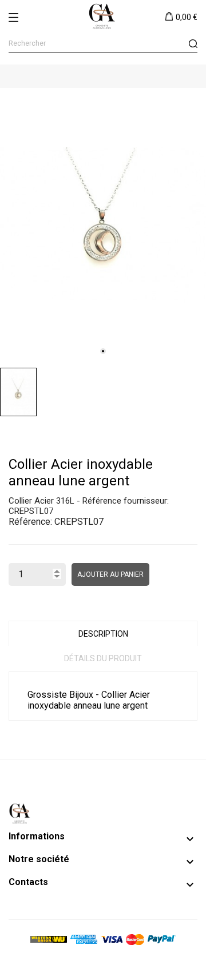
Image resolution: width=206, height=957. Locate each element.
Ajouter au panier (110, 574)
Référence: (30, 521)
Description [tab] (103, 633)
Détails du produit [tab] (103, 658)
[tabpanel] (103, 225)
